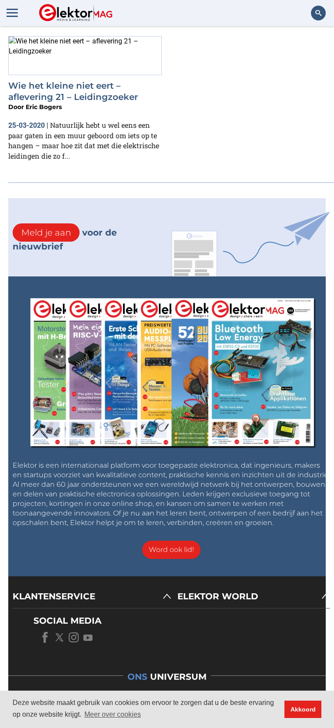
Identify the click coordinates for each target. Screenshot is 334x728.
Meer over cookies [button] (112, 714)
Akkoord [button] (303, 709)
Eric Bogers (44, 107)
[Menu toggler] (12, 12)
